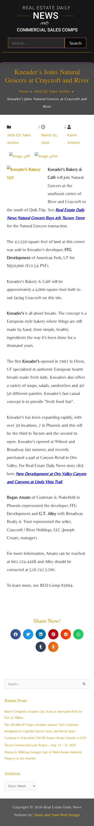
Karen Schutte (73, 138)
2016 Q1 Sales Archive (19, 138)
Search (75, 43)
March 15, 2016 (49, 138)
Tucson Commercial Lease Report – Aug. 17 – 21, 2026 (40, 745)
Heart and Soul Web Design (57, 814)
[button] (47, 56)
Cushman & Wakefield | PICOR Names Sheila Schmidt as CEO (45, 738)
